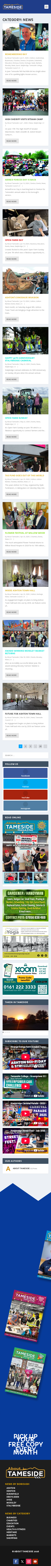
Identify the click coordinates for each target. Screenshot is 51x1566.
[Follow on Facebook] (16, 1561)
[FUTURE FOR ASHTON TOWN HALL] (26, 696)
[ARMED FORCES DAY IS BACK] (26, 162)
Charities (17, 61)
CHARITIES (12, 1520)
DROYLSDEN (13, 1497)
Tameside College (35, 65)
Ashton (32, 58)
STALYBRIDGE (14, 1506)
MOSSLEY (11, 1503)
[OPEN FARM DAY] (26, 222)
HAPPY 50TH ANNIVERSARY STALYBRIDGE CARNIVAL (20, 359)
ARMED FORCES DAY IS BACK (20, 180)
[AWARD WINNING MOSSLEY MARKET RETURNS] (26, 633)
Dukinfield (38, 61)
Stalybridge (25, 65)
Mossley (8, 65)
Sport (18, 65)
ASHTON (11, 1488)
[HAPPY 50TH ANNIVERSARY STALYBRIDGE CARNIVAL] (26, 340)
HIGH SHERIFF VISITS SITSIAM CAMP (24, 119)
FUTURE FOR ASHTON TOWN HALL (23, 714)
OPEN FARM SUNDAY (16, 418)
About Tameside (13, 58)
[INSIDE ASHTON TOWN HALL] (26, 573)
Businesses (9, 61)
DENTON (11, 1491)
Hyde (33, 63)
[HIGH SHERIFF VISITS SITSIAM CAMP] (26, 102)
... (35, 746)
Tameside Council (11, 68)
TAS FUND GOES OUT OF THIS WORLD (24, 475)
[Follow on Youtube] (35, 1561)
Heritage (28, 63)
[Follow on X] (22, 1561)
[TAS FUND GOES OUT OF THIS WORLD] (26, 458)
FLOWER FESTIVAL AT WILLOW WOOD (25, 533)
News (13, 65)
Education (8, 63)
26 (40, 746)
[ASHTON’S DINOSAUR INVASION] (26, 280)
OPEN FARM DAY (14, 240)
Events (21, 63)
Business (33, 244)
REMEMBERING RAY (16, 54)
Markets (38, 63)
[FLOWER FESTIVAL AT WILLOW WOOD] (26, 515)
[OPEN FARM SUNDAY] (26, 400)
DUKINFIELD (13, 1494)
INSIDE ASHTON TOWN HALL (20, 590)
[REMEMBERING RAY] (26, 37)
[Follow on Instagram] (28, 1561)
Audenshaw (40, 58)
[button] (3, 1032)
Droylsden (30, 61)
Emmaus (16, 63)
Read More (12, 80)
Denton (23, 61)
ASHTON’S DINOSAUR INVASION (22, 297)
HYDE (9, 1500)
